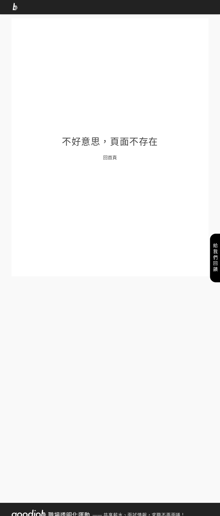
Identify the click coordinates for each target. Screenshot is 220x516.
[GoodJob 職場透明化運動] (16, 7)
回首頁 (110, 157)
